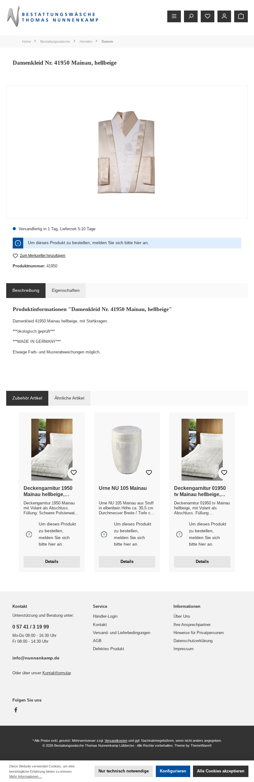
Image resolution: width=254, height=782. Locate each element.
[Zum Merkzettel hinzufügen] (74, 473)
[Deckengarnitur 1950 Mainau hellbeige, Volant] (52, 450)
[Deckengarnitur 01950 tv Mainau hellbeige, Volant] (202, 450)
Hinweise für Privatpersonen (198, 633)
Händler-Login (105, 616)
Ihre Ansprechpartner (192, 625)
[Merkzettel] (207, 16)
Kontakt (100, 625)
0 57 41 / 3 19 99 (30, 626)
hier (138, 242)
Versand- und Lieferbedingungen (121, 633)
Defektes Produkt (108, 649)
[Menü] (174, 16)
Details (51, 561)
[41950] (126, 152)
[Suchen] (191, 16)
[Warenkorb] (241, 16)
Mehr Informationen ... (25, 776)
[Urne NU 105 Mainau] (127, 450)
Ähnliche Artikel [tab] (69, 397)
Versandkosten (116, 740)
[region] (127, 152)
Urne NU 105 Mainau (123, 488)
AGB (97, 641)
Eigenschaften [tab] (66, 290)
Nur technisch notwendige (124, 771)
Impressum (183, 649)
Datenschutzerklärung (192, 641)
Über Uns (181, 616)
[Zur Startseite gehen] (52, 16)
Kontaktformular (56, 673)
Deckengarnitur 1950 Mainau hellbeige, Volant (48, 491)
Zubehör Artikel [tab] (27, 397)
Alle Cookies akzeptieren (220, 771)
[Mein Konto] (224, 16)
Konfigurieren (173, 771)
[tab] (26, 290)
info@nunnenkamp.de (35, 657)
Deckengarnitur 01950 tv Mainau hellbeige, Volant (200, 491)
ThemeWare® (201, 745)
